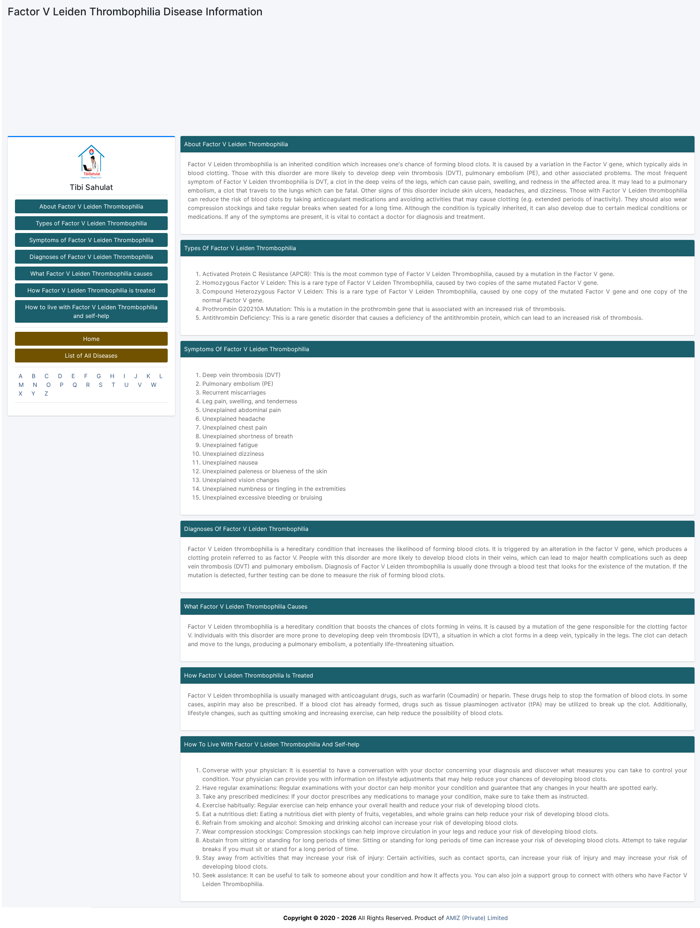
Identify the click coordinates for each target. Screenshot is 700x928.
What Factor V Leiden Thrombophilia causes (91, 273)
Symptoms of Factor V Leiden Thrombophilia (91, 240)
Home (91, 338)
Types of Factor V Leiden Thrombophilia (91, 223)
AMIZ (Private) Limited (477, 917)
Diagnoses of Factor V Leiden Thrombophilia (91, 256)
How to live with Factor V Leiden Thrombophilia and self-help (91, 311)
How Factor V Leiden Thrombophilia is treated (91, 290)
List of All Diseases (91, 355)
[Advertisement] (351, 81)
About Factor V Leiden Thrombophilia (91, 206)
